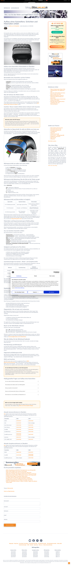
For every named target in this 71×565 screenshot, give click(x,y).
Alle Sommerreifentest (55, 129)
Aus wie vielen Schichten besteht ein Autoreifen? (14, 381)
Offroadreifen (46, 550)
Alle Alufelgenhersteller (51, 543)
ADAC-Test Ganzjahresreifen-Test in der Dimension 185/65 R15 (18, 472)
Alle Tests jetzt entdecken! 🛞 (57, 46)
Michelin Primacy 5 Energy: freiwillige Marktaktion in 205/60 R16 (19, 478)
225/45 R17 (31, 452)
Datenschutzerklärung (19, 287)
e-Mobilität (53, 131)
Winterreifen (24, 550)
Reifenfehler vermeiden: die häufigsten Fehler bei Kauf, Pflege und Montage (21, 473)
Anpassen (35, 292)
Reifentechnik (10, 488)
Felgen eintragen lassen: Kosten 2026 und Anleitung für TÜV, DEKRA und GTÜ (57, 90)
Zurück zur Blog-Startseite (9, 491)
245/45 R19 (18, 429)
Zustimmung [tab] (18, 275)
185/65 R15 (18, 452)
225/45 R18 (31, 427)
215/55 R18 (18, 455)
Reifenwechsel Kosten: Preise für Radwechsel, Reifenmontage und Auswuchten (57, 96)
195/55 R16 (18, 425)
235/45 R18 (18, 427)
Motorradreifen (58, 550)
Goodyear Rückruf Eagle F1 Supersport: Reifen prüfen (16, 476)
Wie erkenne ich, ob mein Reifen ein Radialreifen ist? (15, 394)
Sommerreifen (13, 550)
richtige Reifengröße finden (16, 218)
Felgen (52, 132)
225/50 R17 (18, 420)
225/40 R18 (31, 420)
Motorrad (53, 137)
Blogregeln (11, 543)
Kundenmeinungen (22, 544)
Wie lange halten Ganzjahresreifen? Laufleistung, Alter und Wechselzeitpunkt (57, 102)
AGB (28, 544)
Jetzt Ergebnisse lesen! (57, 32)
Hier (5, 413)
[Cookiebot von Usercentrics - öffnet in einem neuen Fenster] (54, 272)
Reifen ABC (59, 543)
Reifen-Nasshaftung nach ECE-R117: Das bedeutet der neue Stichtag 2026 (20, 470)
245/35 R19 (31, 434)
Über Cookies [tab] (52, 275)
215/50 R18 (31, 455)
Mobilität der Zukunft (55, 136)
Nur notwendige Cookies (19, 292)
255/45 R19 (18, 431)
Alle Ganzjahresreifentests (56, 127)
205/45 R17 (18, 437)
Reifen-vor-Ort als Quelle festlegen (26, 405)
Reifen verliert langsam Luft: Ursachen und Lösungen (16, 471)
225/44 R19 (31, 429)
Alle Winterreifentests (55, 130)
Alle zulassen (51, 292)
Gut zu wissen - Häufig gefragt (57, 135)
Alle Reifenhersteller (42, 543)
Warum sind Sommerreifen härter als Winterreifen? (15, 391)
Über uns (41, 544)
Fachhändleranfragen (33, 543)
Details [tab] (35, 275)
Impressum (36, 544)
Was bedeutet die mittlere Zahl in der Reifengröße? (15, 384)
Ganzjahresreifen (35, 550)
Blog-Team (16, 543)
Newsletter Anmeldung (23, 543)
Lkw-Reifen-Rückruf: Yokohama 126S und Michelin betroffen (18, 477)
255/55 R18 (31, 431)
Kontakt (31, 544)
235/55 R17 (31, 439)
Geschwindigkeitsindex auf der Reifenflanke (17, 336)
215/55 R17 (31, 425)
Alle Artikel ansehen (52, 141)
